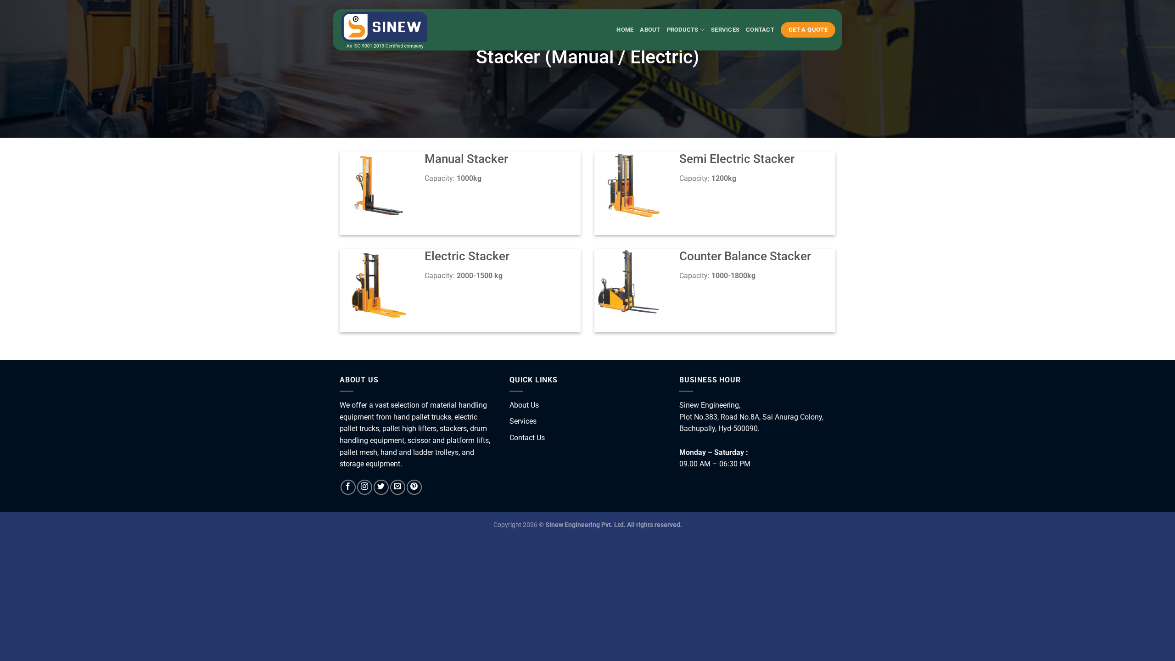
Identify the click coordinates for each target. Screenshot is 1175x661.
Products (683, 29)
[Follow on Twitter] (381, 487)
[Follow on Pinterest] (414, 487)
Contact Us (527, 437)
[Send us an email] (397, 487)
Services (725, 29)
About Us (524, 405)
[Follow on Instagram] (364, 487)
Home (624, 29)
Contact (760, 29)
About (650, 29)
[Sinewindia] (385, 29)
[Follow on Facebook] (348, 487)
